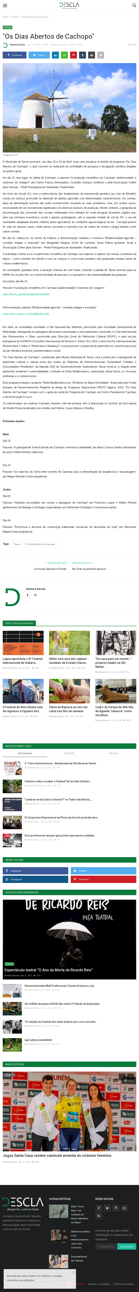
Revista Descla (17, 44)
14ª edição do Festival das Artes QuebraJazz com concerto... (61, 1021)
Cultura (14, 16)
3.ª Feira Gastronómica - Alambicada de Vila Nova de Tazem (60, 763)
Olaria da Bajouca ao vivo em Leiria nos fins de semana (68, 709)
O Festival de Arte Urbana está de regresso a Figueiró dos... (23, 709)
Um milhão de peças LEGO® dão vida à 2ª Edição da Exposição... (63, 1003)
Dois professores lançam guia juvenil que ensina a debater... (60, 835)
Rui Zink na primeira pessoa (89, 569)
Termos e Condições (99, 1284)
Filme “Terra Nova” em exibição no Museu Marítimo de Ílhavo (79, 1214)
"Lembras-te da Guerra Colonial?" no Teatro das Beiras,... (58, 799)
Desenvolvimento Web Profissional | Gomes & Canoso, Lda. (60, 985)
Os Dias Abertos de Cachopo (40, 544)
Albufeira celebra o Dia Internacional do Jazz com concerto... (80, 1239)
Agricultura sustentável (38, 1040)
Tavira (17, 544)
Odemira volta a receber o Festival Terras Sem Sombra (57, 781)
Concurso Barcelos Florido (50, 569)
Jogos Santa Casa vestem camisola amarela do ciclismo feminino (57, 1155)
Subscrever (127, 1246)
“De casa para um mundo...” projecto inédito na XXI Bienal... (113, 663)
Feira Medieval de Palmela (79, 1258)
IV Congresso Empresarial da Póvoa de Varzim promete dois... (62, 817)
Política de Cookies (123, 1284)
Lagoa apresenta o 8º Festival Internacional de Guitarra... (23, 661)
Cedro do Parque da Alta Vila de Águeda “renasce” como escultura (114, 711)
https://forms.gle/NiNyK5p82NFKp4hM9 (26, 294)
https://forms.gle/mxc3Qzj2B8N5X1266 (26, 313)
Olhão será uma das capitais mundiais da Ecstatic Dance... (68, 661)
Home (5, 16)
